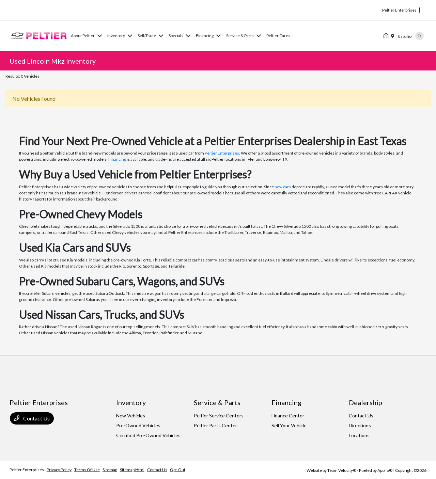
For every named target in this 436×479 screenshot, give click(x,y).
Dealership (365, 402)
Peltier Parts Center (215, 425)
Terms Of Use (87, 469)
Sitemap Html (132, 469)
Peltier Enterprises (27, 469)
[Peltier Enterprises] (39, 35)
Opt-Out (177, 469)
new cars (283, 186)
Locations (359, 435)
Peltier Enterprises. (222, 153)
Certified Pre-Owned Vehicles (148, 435)
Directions (360, 425)
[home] (387, 36)
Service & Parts (217, 402)
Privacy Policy (59, 469)
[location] (394, 36)
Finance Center (287, 415)
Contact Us (36, 418)
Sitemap (110, 469)
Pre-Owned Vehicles (138, 425)
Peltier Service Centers (219, 415)
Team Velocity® (341, 470)
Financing (117, 159)
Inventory (131, 402)
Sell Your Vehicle (289, 425)
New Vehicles (130, 415)
